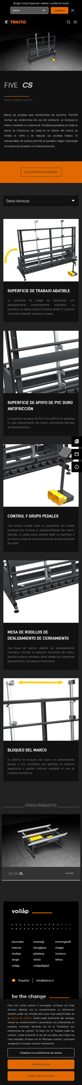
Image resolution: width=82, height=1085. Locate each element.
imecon (16, 947)
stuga (15, 959)
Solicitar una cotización (41, 171)
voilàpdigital (40, 965)
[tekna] (20, 911)
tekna (59, 959)
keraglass (39, 947)
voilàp (16, 965)
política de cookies (21, 1018)
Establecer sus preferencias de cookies (41, 1052)
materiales (16, 100)
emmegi (38, 941)
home (6, 100)
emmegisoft (62, 941)
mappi (59, 947)
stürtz (37, 959)
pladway (38, 953)
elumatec (18, 941)
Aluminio (28, 100)
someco (60, 953)
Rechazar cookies (41, 1064)
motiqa (16, 953)
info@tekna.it (45, 980)
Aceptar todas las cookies (41, 1075)
